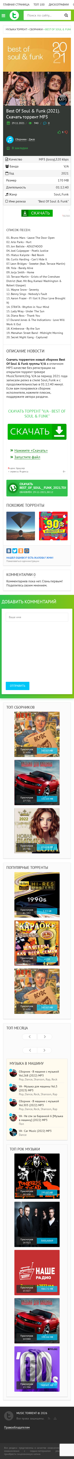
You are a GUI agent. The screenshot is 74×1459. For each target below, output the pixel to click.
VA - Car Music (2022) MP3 (35, 1131)
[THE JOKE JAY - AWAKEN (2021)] (20, 526)
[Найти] (66, 15)
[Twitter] (14, 550)
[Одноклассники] (20, 550)
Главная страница (16, 4)
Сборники (21, 139)
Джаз (32, 139)
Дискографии (59, 4)
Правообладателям (17, 1427)
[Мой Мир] (26, 550)
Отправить (17, 686)
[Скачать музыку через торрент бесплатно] (14, 15)
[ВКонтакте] (8, 550)
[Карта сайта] (54, 1418)
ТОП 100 (39, 4)
